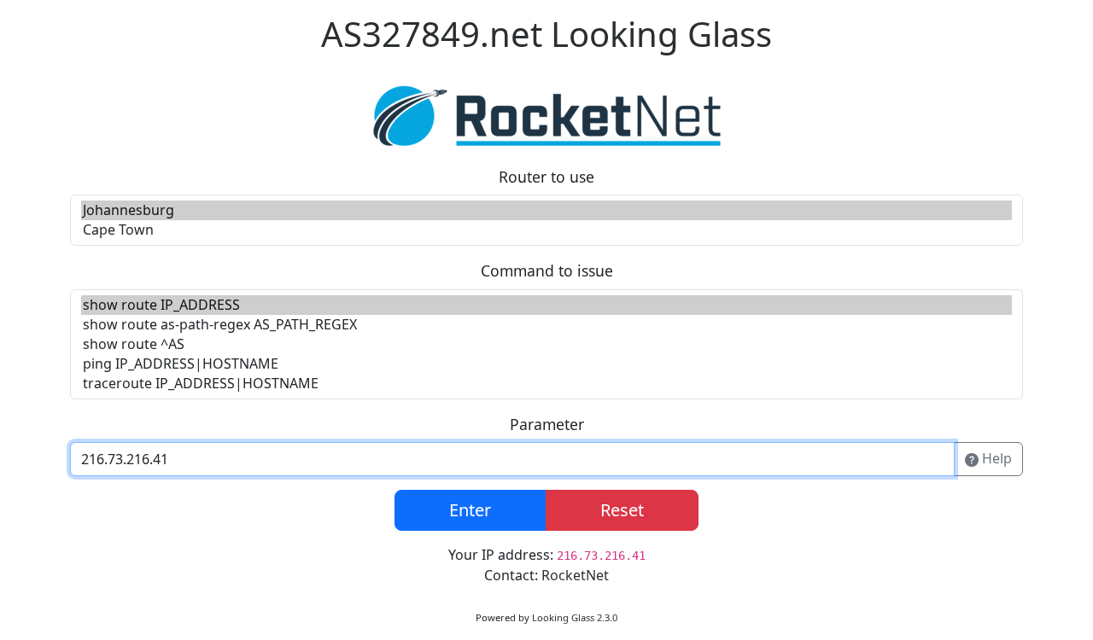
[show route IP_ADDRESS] (546, 305)
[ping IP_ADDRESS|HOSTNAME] (546, 364)
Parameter (547, 424)
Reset (622, 509)
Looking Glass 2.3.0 (574, 617)
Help (995, 458)
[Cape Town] (546, 230)
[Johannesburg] (546, 210)
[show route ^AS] (546, 344)
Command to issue (547, 270)
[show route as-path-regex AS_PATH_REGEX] (546, 325)
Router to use (546, 176)
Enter (470, 509)
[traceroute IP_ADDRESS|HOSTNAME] (546, 383)
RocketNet (575, 575)
